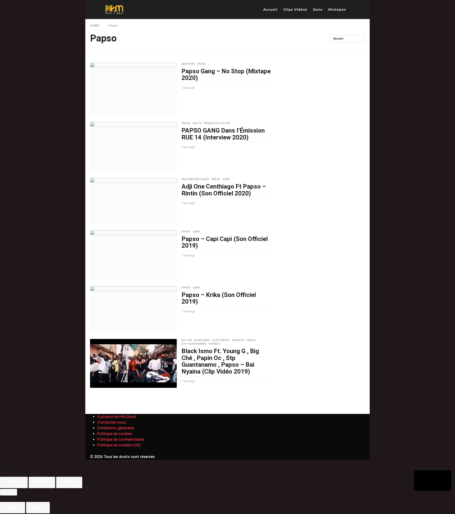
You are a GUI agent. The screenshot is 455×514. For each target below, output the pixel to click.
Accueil (270, 9)
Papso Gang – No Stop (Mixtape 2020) (226, 75)
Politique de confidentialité (120, 439)
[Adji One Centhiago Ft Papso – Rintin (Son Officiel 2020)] (133, 200)
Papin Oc (238, 340)
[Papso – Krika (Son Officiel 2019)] (133, 309)
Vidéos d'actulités (217, 123)
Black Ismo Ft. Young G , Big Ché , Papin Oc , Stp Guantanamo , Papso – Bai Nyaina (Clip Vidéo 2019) (220, 361)
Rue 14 (197, 123)
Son (13, 507)
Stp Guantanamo (194, 344)
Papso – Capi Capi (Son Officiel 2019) (225, 242)
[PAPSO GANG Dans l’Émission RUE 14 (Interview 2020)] (133, 146)
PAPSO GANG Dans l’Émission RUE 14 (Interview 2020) (223, 134)
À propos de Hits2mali (116, 416)
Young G (214, 344)
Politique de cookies (114, 433)
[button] (353, 9)
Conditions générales (115, 428)
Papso (201, 64)
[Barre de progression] (8, 492)
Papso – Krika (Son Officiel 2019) (219, 298)
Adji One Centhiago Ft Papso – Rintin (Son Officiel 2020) (224, 190)
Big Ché (187, 340)
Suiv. (69, 482)
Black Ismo (202, 340)
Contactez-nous (111, 422)
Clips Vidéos (295, 9)
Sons (317, 9)
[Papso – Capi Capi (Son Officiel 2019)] (133, 254)
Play (42, 482)
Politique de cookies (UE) (119, 445)
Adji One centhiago (195, 179)
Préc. (14, 482)
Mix (38, 507)
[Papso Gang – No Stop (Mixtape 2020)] (133, 89)
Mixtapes (337, 9)
